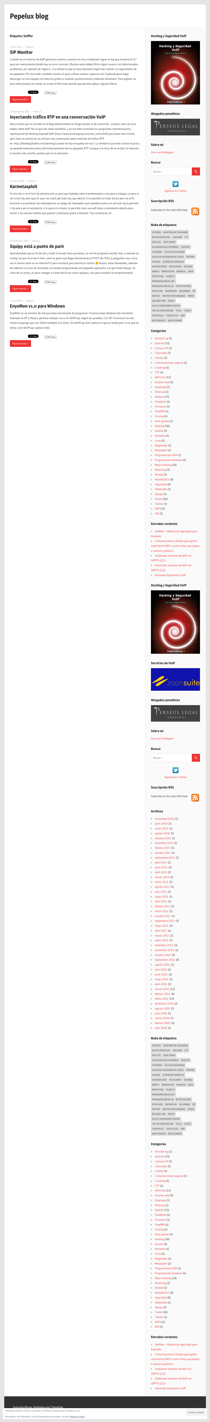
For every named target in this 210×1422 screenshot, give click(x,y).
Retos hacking (183, 286)
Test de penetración (162, 310)
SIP (193, 291)
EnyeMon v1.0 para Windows (37, 306)
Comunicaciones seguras (169, 362)
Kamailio (181, 271)
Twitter (159, 503)
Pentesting (158, 276)
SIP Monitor (21, 52)
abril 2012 (161, 901)
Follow (52, 93)
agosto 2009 (162, 1008)
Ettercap (160, 391)
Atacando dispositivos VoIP (170, 575)
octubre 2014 (162, 852)
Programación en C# (162, 286)
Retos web (157, 291)
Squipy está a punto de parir (37, 246)
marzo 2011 (162, 935)
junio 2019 (161, 823)
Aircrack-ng (161, 338)
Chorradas (161, 353)
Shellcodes (161, 489)
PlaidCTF (170, 276)
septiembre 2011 (165, 920)
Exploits (185, 247)
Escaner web (162, 382)
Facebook (157, 252)
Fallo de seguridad (174, 252)
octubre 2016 (163, 838)
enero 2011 (161, 940)
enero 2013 (161, 882)
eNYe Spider (169, 242)
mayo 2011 (161, 925)
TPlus (179, 310)
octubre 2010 (163, 955)
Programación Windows (168, 460)
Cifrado (159, 357)
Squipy (171, 300)
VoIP (183, 315)
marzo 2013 (162, 877)
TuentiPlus (158, 315)
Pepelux (29, 46)
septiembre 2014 (165, 857)
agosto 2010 (162, 964)
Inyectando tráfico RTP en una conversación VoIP (57, 117)
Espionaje (160, 387)
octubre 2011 (162, 916)
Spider (191, 296)
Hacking (188, 266)
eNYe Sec (156, 242)
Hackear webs (159, 266)
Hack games (175, 266)
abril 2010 (161, 984)
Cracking (177, 237)
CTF (186, 237)
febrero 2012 (162, 906)
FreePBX (190, 256)
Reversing (160, 469)
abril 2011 (161, 930)
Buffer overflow (161, 237)
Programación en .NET (163, 281)
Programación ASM (166, 455)
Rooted (159, 474)
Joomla (155, 271)
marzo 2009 (162, 1018)
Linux (190, 271)
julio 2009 (161, 1013)
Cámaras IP (161, 348)
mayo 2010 (161, 979)
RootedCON (171, 291)
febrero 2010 (162, 994)
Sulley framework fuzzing (166, 305)
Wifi (157, 513)
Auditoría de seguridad (175, 232)
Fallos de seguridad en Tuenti (168, 256)
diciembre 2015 (164, 843)
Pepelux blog (29, 16)
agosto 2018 (162, 833)
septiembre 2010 (165, 959)
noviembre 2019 (164, 818)
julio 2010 (161, 969)
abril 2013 (161, 872)
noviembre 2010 (164, 950)
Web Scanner (175, 320)
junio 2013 (161, 867)
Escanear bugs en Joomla (165, 247)
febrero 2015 (162, 848)
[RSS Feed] (195, 214)
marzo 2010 (162, 989)
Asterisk (156, 232)
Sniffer (156, 296)
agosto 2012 (162, 886)
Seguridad (184, 291)
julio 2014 (161, 862)
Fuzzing (156, 261)
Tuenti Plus (172, 315)
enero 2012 (161, 911)
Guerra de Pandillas (173, 261)
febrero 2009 (162, 1023)
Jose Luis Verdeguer (162, 152)
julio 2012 (161, 891)
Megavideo (161, 445)
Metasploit (161, 450)
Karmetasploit (23, 186)
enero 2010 (161, 998)
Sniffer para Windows (173, 296)
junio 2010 (161, 974)
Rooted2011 (162, 479)
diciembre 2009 (164, 1003)
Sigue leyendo (19, 99)
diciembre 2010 (164, 945)
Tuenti (187, 310)
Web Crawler (159, 320)
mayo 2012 (161, 896)
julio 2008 (161, 1028)
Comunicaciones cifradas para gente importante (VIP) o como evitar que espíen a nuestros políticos (175, 545)
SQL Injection (158, 300)
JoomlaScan (168, 271)
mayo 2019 (161, 828)
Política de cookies (77, 1416)
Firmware (160, 406)
